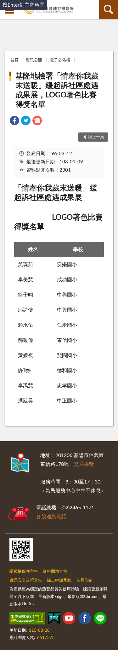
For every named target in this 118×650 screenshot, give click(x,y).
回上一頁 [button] (96, 137)
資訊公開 (34, 60)
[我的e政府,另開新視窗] (54, 619)
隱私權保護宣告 (23, 572)
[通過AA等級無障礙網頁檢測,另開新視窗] (27, 619)
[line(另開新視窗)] (100, 619)
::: (4, 47)
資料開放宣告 (55, 572)
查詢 (108, 9)
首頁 (14, 60)
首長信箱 (84, 580)
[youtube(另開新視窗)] (69, 619)
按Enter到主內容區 (24, 5)
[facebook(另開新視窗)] (84, 619)
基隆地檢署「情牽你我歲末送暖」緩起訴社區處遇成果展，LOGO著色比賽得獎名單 (56, 90)
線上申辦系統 (59, 580)
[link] (14, 121)
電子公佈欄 (60, 60)
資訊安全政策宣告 (25, 580)
